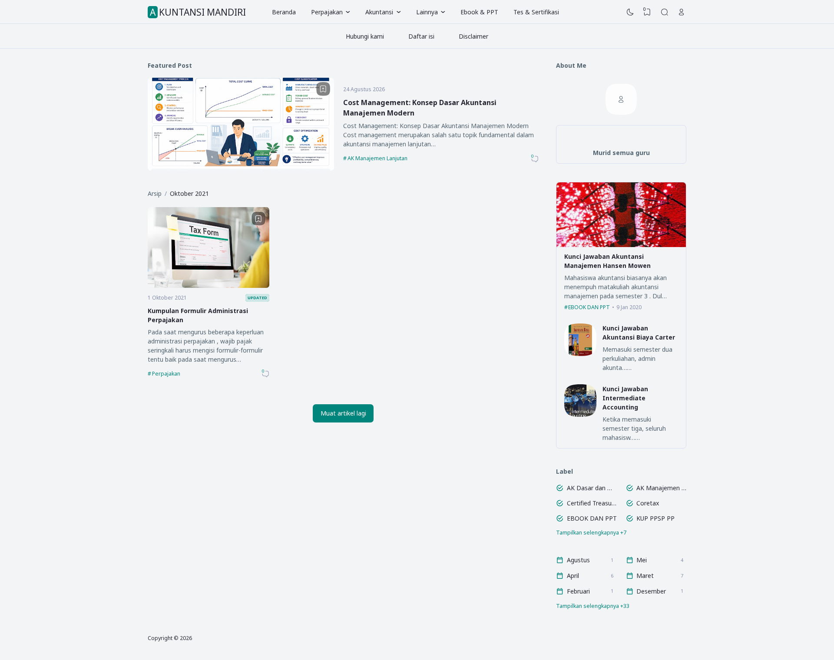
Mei (641, 560)
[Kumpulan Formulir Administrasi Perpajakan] (208, 285)
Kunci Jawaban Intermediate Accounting (625, 398)
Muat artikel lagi (343, 413)
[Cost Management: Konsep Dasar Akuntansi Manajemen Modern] (241, 168)
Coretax (647, 503)
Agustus (578, 560)
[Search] (664, 12)
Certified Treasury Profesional (592, 503)
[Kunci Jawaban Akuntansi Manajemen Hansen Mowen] (621, 245)
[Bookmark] (323, 89)
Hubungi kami (365, 36)
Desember (651, 591)
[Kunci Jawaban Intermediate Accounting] (580, 414)
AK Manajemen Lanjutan (377, 158)
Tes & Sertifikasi (536, 12)
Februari (578, 591)
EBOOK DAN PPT (589, 307)
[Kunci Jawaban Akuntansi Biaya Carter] (580, 354)
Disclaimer (473, 36)
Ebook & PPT (479, 12)
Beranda (284, 12)
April (573, 575)
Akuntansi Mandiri (198, 12)
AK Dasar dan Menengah (592, 488)
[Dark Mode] (630, 12)
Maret (645, 575)
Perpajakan (166, 373)
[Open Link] (681, 12)
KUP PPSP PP (655, 518)
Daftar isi (421, 36)
